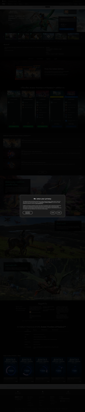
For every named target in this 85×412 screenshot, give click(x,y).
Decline (52, 212)
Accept (59, 212)
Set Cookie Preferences (27, 213)
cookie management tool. (39, 203)
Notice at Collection (49, 202)
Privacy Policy (42, 202)
